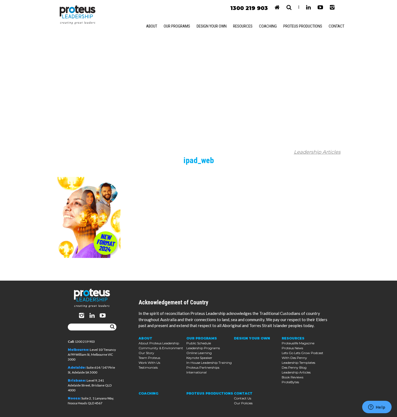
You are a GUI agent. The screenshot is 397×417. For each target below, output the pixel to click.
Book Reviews (292, 377)
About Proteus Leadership (159, 343)
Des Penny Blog (294, 367)
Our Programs (177, 26)
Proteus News (292, 348)
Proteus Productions (302, 26)
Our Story (146, 353)
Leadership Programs (203, 348)
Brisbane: (77, 380)
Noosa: (74, 398)
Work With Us (149, 363)
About (151, 26)
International (196, 372)
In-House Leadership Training (209, 363)
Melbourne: (78, 350)
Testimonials (148, 367)
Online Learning (199, 353)
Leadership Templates (298, 363)
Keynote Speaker (199, 358)
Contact (336, 26)
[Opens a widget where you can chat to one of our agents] (377, 407)
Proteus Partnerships (202, 367)
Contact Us (242, 398)
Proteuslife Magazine (298, 343)
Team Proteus (149, 358)
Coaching (268, 26)
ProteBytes (290, 382)
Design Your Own (212, 26)
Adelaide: (77, 367)
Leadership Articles (317, 152)
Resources (243, 26)
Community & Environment (161, 348)
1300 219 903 (249, 8)
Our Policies (243, 403)
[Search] (112, 327)
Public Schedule (198, 343)
